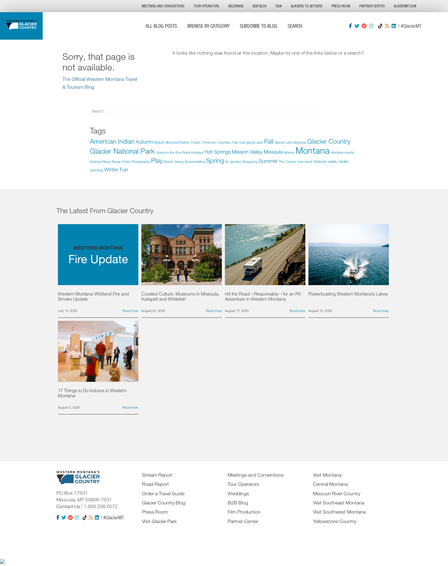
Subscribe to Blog (258, 26)
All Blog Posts (161, 26)
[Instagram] (371, 26)
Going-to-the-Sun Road (173, 152)
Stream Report (157, 475)
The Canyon (288, 161)
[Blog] (387, 26)
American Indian (112, 141)
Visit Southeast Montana (338, 502)
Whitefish (320, 161)
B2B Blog (259, 6)
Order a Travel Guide (163, 493)
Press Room (341, 6)
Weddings (236, 6)
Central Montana (330, 484)
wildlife (332, 161)
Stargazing (250, 161)
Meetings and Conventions (163, 6)
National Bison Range (105, 161)
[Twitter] (356, 26)
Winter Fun (116, 169)
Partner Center (372, 6)
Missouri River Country (336, 493)
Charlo (195, 142)
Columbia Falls (227, 142)
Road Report (155, 484)
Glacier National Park (122, 150)
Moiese (289, 152)
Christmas (208, 142)
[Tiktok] (380, 26)
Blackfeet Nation (177, 142)
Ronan (168, 161)
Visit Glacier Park (159, 521)
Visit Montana (327, 475)
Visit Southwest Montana (339, 511)
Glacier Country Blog (163, 502)
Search (295, 26)
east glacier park (251, 142)
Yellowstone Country (334, 521)
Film (279, 6)
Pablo (126, 161)
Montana (312, 150)
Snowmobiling (195, 161)
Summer (268, 161)
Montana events (342, 152)
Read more (130, 311)
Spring (215, 160)
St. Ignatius (233, 161)
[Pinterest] (364, 26)
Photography (141, 161)
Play (157, 160)
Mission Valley (247, 152)
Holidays (197, 152)
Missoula (273, 152)
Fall (268, 141)
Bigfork (159, 142)
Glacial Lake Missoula (290, 142)
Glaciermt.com (405, 6)
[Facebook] (350, 26)
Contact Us (68, 506)
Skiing (179, 161)
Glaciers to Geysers (306, 6)
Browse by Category (208, 26)
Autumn (144, 141)
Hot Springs (217, 152)
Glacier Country (328, 141)
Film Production (244, 511)
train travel (305, 161)
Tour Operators (206, 6)
